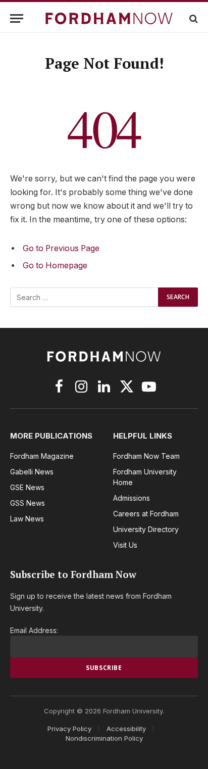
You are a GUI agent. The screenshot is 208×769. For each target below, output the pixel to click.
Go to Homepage (55, 265)
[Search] (192, 18)
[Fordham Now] (109, 18)
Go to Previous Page (61, 248)
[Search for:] (84, 297)
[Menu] (16, 18)
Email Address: (34, 630)
